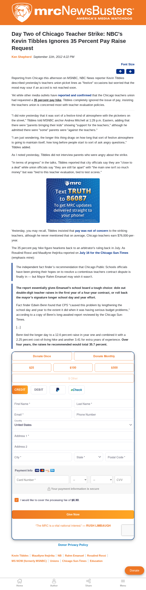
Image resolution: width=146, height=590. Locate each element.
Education (96, 560)
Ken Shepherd (22, 57)
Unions (54, 560)
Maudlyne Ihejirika (43, 555)
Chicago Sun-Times (74, 560)
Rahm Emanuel (74, 555)
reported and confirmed (74, 95)
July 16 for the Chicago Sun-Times (103, 253)
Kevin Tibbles (20, 555)
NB (60, 555)
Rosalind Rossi (96, 555)
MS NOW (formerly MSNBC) (29, 560)
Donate (134, 570)
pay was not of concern (91, 230)
